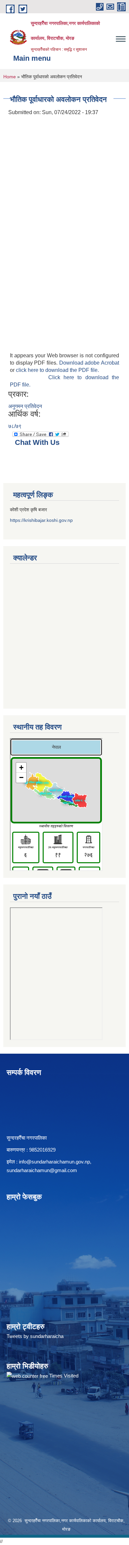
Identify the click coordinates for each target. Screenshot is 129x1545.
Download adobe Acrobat (89, 363)
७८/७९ (15, 426)
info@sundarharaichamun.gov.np (54, 1161)
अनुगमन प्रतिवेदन (25, 406)
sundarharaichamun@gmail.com (42, 1170)
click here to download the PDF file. (57, 370)
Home (9, 76)
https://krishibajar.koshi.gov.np (41, 520)
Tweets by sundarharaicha (35, 1336)
